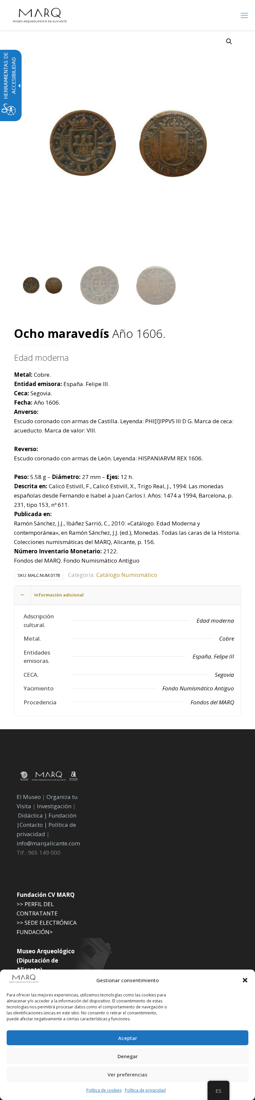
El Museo (29, 797)
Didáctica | (33, 815)
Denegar (128, 1056)
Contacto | (33, 824)
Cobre (226, 638)
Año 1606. (90, 334)
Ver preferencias (127, 1074)
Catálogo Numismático (126, 575)
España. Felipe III (213, 656)
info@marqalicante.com (48, 843)
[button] (245, 980)
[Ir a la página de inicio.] (40, 15)
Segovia (224, 674)
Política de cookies (104, 1090)
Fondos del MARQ (212, 702)
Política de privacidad (145, 1090)
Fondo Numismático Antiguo (198, 688)
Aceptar (127, 1038)
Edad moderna (41, 357)
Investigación (54, 806)
